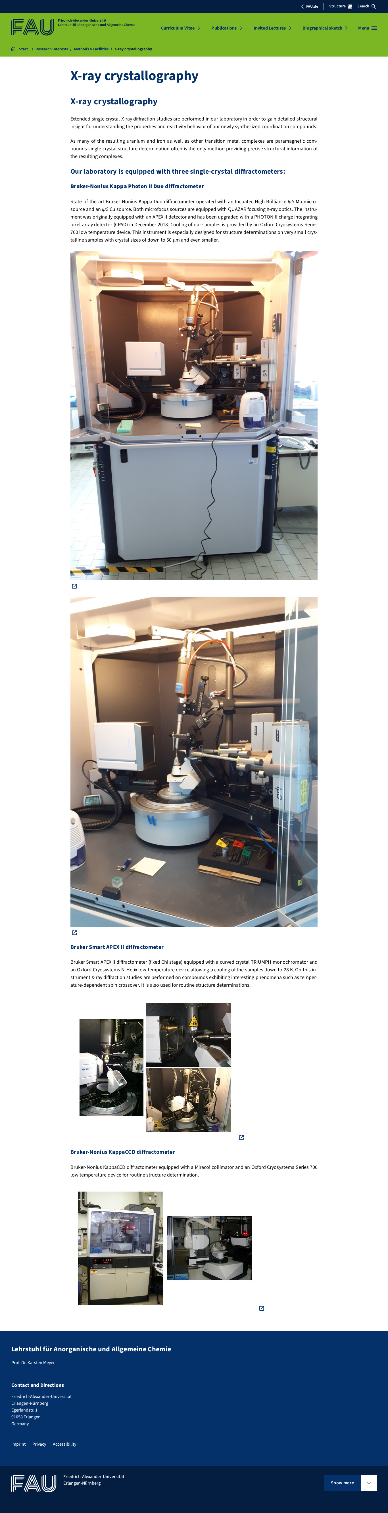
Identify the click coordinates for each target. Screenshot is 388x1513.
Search (363, 6)
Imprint (18, 1444)
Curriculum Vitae (178, 28)
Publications (224, 28)
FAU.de (312, 6)
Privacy (39, 1444)
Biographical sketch (322, 28)
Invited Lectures (270, 28)
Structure (337, 6)
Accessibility (64, 1444)
